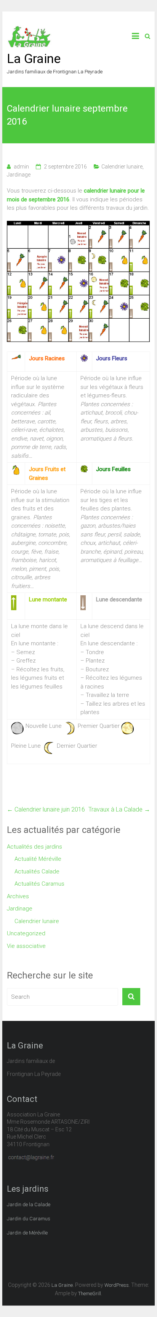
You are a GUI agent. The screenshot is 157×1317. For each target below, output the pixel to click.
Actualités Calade (36, 871)
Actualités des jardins (34, 846)
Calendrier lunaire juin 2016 (46, 809)
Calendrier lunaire (122, 167)
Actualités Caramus (39, 883)
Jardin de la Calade (28, 1204)
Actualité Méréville (37, 858)
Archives (18, 896)
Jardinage (18, 175)
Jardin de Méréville (27, 1233)
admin (21, 167)
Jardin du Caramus (28, 1218)
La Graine (34, 58)
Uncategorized (26, 933)
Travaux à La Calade (119, 809)
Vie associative (26, 946)
